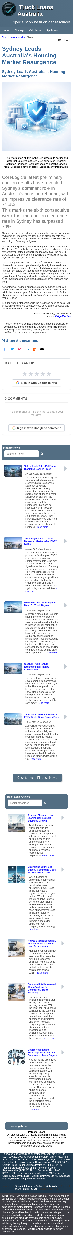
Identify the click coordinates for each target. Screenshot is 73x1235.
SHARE (64, 40)
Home (6, 30)
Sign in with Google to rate (39, 382)
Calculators (35, 30)
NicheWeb (51, 1186)
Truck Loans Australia (13, 37)
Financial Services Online (29, 1186)
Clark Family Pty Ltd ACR (16, 1176)
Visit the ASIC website (40, 1229)
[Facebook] (5, 349)
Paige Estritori (63, 316)
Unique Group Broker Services (28, 1178)
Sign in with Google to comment (39, 428)
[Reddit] (35, 349)
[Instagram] (20, 349)
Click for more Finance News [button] (37, 777)
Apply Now (52, 30)
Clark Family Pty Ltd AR (45, 1176)
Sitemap (19, 30)
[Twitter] (12, 349)
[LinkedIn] (27, 349)
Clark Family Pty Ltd (26, 1189)
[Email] (42, 349)
